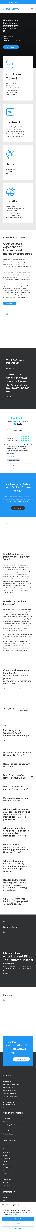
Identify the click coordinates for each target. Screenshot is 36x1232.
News (4, 1200)
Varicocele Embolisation (13, 129)
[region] (18, 1217)
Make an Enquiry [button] (18, 508)
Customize (18, 1223)
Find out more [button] (11, 47)
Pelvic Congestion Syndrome (15, 88)
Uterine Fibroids (11, 83)
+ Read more (5, 970)
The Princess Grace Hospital (15, 208)
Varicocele (9, 85)
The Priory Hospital (12, 210)
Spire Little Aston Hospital (14, 217)
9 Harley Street (10, 206)
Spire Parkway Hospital (13, 215)
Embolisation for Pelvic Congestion (17, 134)
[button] (24, 2)
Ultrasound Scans (11, 169)
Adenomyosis (10, 94)
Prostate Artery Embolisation (15, 131)
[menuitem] (15, 2)
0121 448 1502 (15, 2)
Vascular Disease (11, 92)
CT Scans (9, 171)
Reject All (18, 1228)
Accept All (18, 1219)
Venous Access (14, 136)
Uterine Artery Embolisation (14, 127)
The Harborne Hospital (13, 213)
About (5, 1197)
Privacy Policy (13, 1214)
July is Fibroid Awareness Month (15, 954)
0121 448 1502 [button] (10, 1102)
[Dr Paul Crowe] (11, 9)
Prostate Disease (11, 90)
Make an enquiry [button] (21, 1059)
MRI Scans (9, 174)
